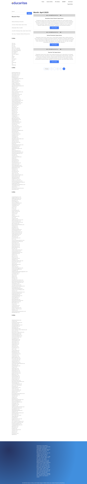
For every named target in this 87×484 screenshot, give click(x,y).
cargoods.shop (15, 218)
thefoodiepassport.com (17, 165)
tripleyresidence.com (16, 387)
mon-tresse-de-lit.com (16, 415)
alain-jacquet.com (15, 223)
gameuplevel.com (15, 351)
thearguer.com (15, 259)
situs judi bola (42, 470)
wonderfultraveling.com (17, 126)
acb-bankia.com (15, 273)
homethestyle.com (15, 352)
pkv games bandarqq (16, 50)
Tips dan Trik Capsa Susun (54, 52)
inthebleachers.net (15, 178)
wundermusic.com (15, 356)
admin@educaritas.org (53, 15)
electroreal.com (15, 330)
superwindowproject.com (17, 166)
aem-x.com (14, 348)
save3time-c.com (15, 89)
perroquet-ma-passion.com (17, 422)
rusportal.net (14, 213)
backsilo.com (14, 277)
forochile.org (14, 124)
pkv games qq (40, 450)
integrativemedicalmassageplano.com (20, 271)
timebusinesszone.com (16, 307)
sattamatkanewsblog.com (17, 288)
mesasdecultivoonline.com (17, 241)
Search (13, 11)
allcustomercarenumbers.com (18, 381)
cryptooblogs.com (15, 350)
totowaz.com (14, 290)
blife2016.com (15, 398)
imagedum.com (15, 405)
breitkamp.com (15, 386)
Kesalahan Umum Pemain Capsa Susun (54, 18)
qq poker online (42, 474)
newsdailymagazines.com (17, 324)
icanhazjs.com (15, 168)
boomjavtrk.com (15, 433)
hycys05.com (14, 248)
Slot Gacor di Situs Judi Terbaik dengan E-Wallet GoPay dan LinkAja (40, 482)
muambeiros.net (15, 135)
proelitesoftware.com (16, 380)
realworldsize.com (15, 235)
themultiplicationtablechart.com (18, 184)
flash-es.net (14, 275)
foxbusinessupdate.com (17, 269)
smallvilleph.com (15, 117)
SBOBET (64, 1)
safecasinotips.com (16, 377)
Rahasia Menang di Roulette (18, 21)
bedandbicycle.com (16, 370)
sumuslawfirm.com (16, 283)
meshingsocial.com (16, 258)
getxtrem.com (15, 255)
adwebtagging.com (16, 296)
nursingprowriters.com (16, 284)
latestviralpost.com (16, 243)
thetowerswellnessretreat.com (18, 406)
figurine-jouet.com (15, 420)
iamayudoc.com (15, 364)
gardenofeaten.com (16, 247)
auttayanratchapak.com (17, 229)
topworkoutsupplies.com (17, 335)
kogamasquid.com (15, 183)
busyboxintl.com (15, 228)
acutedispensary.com (16, 287)
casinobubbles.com (16, 340)
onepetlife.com (15, 411)
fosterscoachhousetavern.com (18, 240)
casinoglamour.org (16, 185)
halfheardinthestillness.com (17, 152)
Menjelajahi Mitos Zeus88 (17, 27)
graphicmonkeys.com (16, 373)
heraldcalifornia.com (16, 371)
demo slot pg (43, 469)
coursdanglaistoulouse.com (17, 78)
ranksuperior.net (15, 298)
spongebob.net (15, 227)
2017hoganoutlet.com (16, 199)
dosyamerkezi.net (15, 96)
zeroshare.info (15, 112)
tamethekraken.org (16, 394)
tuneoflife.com (15, 310)
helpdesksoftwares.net (16, 320)
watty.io (13, 214)
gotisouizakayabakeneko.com (18, 224)
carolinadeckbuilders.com (17, 102)
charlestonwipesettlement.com (18, 292)
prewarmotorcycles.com (17, 94)
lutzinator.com (15, 395)
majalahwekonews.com (16, 198)
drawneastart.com (15, 375)
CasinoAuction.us (15, 160)
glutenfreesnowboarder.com (18, 399)
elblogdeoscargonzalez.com (18, 138)
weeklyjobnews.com (16, 294)
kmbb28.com (14, 428)
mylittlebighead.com (16, 365)
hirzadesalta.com (15, 338)
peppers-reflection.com (17, 308)
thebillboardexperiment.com (18, 412)
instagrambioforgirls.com (17, 252)
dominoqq (14, 62)
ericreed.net (14, 154)
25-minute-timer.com (16, 358)
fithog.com (14, 143)
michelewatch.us (15, 82)
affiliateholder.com (16, 312)
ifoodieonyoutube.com (16, 333)
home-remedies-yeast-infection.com (19, 329)
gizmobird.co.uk (15, 76)
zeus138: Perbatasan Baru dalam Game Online (21, 30)
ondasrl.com (14, 397)
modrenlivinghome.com (16, 423)
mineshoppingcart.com (16, 334)
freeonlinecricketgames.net (17, 130)
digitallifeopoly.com (16, 339)
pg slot (48, 449)
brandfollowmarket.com (17, 293)
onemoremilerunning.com (17, 249)
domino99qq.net (15, 201)
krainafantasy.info (15, 210)
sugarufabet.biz (15, 416)
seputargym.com (15, 341)
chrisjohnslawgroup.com (17, 383)
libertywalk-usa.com (16, 73)
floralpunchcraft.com (16, 261)
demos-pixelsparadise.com (17, 91)
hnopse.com (14, 304)
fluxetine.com (14, 155)
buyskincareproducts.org (17, 180)
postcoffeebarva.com (16, 230)
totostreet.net (15, 345)
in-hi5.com (14, 208)
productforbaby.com (16, 237)
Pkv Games (57, 1)
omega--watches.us (16, 83)
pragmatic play (40, 455)
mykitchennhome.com (16, 162)
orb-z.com (14, 239)
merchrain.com (15, 427)
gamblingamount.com (16, 301)
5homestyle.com (15, 189)
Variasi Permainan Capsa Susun (54, 35)
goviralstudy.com (15, 171)
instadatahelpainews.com (17, 424)
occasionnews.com (16, 305)
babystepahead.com (16, 299)
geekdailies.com (15, 426)
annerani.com (14, 108)
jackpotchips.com (15, 379)
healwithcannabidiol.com (17, 401)
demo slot (47, 457)
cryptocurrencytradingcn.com (18, 289)
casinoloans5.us (15, 159)
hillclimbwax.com (15, 302)
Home (43, 1)
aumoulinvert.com (15, 164)
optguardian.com (15, 344)
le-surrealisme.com (16, 97)
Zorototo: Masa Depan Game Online (19, 24)
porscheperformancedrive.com (18, 393)
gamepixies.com (15, 374)
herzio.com (14, 207)
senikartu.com (15, 212)
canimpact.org (15, 170)
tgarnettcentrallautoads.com (18, 85)
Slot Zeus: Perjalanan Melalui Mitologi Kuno (21, 33)
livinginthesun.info (15, 216)
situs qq (13, 43)
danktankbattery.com (16, 264)
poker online (39, 446)
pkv (12, 61)
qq (12, 63)
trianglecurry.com (15, 404)
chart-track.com (15, 125)
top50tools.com (15, 105)
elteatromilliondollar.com (17, 231)
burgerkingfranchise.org (17, 233)
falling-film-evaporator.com (17, 282)
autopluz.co (14, 88)
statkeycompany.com (16, 101)
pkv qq (13, 45)
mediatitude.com (15, 93)
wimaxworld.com (15, 129)
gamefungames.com (16, 357)
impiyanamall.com (15, 342)
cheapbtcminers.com (16, 362)
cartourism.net (15, 172)
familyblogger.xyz (15, 382)
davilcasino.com (15, 346)
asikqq (13, 56)
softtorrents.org (15, 388)
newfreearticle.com (16, 245)
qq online (14, 46)
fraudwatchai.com (15, 347)
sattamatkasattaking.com (17, 410)
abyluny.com (14, 432)
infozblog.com (15, 136)
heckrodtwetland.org (16, 150)
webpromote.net (15, 139)
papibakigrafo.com (16, 167)
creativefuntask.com (16, 359)
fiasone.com (14, 263)
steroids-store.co (15, 141)
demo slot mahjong (16, 48)
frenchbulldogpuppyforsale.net (18, 182)
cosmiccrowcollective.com (17, 222)
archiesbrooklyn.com (16, 133)
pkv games (14, 52)
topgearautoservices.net (17, 418)
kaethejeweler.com (16, 409)
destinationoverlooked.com (17, 300)
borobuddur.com (15, 355)
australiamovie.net (15, 74)
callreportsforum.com (16, 429)
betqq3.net (14, 158)
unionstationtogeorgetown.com (18, 363)
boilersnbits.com (15, 242)
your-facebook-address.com (18, 421)
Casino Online (50, 1)
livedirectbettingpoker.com (17, 267)
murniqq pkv (43, 473)
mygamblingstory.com (16, 196)
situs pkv (14, 44)
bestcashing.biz (15, 131)
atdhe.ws (14, 149)
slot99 (38, 476)
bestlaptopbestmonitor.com (17, 144)
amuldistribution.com (16, 353)
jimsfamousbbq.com (16, 72)
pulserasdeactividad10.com (17, 174)
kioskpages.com (15, 403)
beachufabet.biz (15, 413)
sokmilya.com (15, 430)
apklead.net (14, 434)
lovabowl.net (14, 321)
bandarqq (14, 64)
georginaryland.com (16, 145)
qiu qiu (13, 60)
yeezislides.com (15, 327)
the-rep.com (14, 106)
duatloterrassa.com (16, 391)
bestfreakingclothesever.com (18, 281)
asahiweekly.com (15, 368)
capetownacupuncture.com (17, 219)
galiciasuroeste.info (16, 118)
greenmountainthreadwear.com (18, 286)
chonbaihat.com (15, 137)
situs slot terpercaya (16, 49)
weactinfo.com (15, 257)
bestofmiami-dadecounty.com (18, 332)
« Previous (46, 68)
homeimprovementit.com (17, 322)
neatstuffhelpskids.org (16, 121)
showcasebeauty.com (16, 99)
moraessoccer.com (16, 123)
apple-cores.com (15, 173)
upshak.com (14, 276)
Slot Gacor (70, 1)
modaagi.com (14, 115)
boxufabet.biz (15, 417)
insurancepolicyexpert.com (17, 100)
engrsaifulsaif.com (15, 361)
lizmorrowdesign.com (16, 400)
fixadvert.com (15, 87)
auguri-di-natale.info (16, 80)
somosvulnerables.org (16, 389)
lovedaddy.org (15, 270)
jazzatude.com (15, 109)
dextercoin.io (14, 186)
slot (12, 55)
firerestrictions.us (15, 132)
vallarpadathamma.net (16, 234)
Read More (54, 27)
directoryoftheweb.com (17, 202)
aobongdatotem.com (16, 328)
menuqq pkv (39, 445)
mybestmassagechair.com (17, 153)
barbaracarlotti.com (16, 176)
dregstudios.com (15, 120)
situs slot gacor (44, 454)
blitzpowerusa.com (16, 246)
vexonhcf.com (15, 90)
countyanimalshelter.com (17, 295)
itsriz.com (14, 217)
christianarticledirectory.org (18, 188)
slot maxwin (41, 457)
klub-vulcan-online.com (17, 385)
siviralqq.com (14, 278)
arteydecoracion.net (16, 142)
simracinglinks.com (16, 95)
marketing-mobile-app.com (17, 260)
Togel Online (70, 4)
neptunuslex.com (15, 79)
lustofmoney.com (15, 306)
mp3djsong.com (15, 77)
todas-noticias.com (16, 211)
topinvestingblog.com (16, 103)
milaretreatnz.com (15, 114)
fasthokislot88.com (16, 376)
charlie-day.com (15, 266)
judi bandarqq (15, 51)
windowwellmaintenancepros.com (19, 311)
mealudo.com (14, 265)
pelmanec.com (15, 200)
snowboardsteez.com (16, 251)
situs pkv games (15, 54)
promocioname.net (16, 127)
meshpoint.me (15, 225)
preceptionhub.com (16, 326)
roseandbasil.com (15, 147)
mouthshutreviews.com (16, 336)
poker (13, 57)
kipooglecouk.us (15, 161)
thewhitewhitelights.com (17, 148)
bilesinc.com (14, 113)
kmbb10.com (14, 254)
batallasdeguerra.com (16, 119)
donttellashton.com (16, 204)
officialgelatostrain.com (17, 407)
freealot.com (14, 367)
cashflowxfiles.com (16, 253)
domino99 (48, 446)
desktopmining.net (16, 177)
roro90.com (14, 206)
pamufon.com (14, 392)
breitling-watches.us (16, 84)
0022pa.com (14, 111)
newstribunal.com (15, 323)
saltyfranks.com (15, 107)
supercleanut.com (15, 369)
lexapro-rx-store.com (16, 179)
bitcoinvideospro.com (16, 221)
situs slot (44, 452)
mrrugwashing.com (16, 272)
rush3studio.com (15, 205)
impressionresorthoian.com (17, 279)
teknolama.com (15, 236)
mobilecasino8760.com (16, 156)
